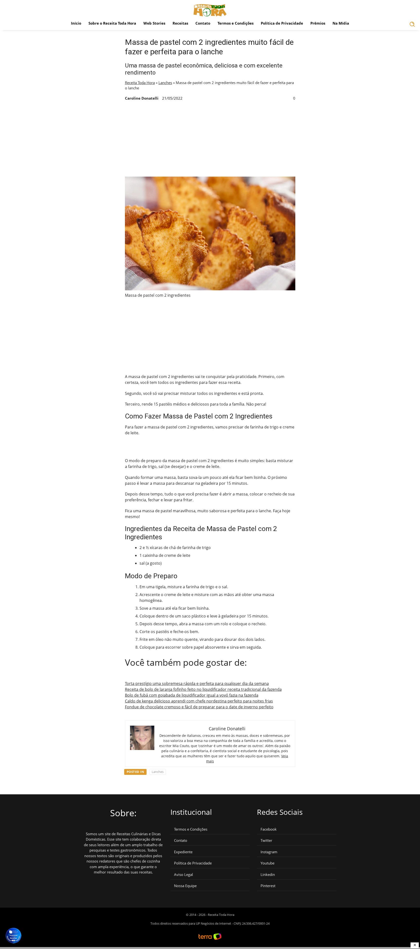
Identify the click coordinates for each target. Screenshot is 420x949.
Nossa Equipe (185, 885)
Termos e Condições (236, 23)
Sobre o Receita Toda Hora (112, 23)
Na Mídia (340, 23)
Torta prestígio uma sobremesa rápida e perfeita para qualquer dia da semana (197, 683)
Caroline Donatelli (141, 98)
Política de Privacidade (282, 23)
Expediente (183, 852)
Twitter (266, 840)
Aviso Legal (183, 874)
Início (76, 23)
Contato (202, 23)
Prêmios (317, 23)
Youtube (267, 863)
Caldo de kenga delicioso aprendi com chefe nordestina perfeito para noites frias (199, 701)
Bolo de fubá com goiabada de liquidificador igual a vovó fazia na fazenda (191, 695)
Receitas (180, 23)
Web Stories (154, 23)
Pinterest (268, 885)
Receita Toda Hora (140, 82)
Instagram (269, 852)
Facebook (269, 829)
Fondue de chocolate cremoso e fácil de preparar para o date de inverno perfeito (199, 707)
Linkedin (268, 874)
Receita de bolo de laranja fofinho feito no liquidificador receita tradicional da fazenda (203, 689)
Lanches (165, 82)
